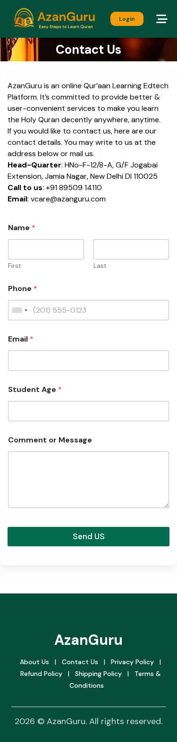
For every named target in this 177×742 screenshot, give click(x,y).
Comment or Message (50, 439)
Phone (22, 288)
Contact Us (80, 662)
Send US (89, 536)
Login (127, 19)
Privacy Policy (132, 662)
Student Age (35, 389)
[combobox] (19, 310)
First (14, 266)
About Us (34, 662)
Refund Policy (41, 673)
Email (21, 338)
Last (100, 266)
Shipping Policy (98, 673)
